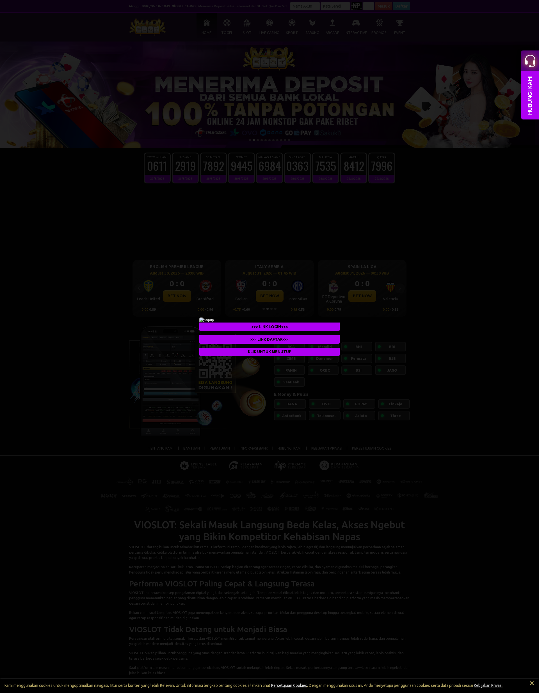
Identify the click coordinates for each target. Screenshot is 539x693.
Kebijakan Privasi (488, 685)
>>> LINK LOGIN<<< (270, 326)
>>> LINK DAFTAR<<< (269, 339)
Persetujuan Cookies (289, 685)
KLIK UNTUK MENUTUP (269, 351)
